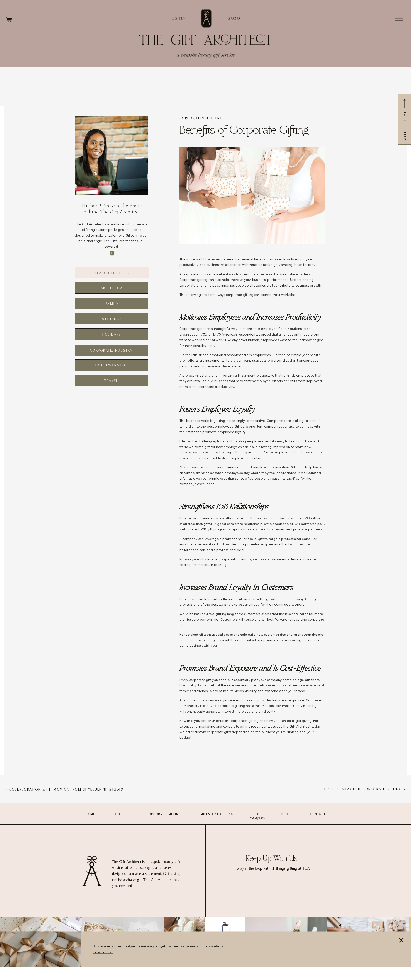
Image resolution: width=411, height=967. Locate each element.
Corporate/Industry (200, 118)
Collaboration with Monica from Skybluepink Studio (66, 789)
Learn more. (103, 951)
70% (204, 334)
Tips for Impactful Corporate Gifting (362, 789)
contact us (269, 726)
